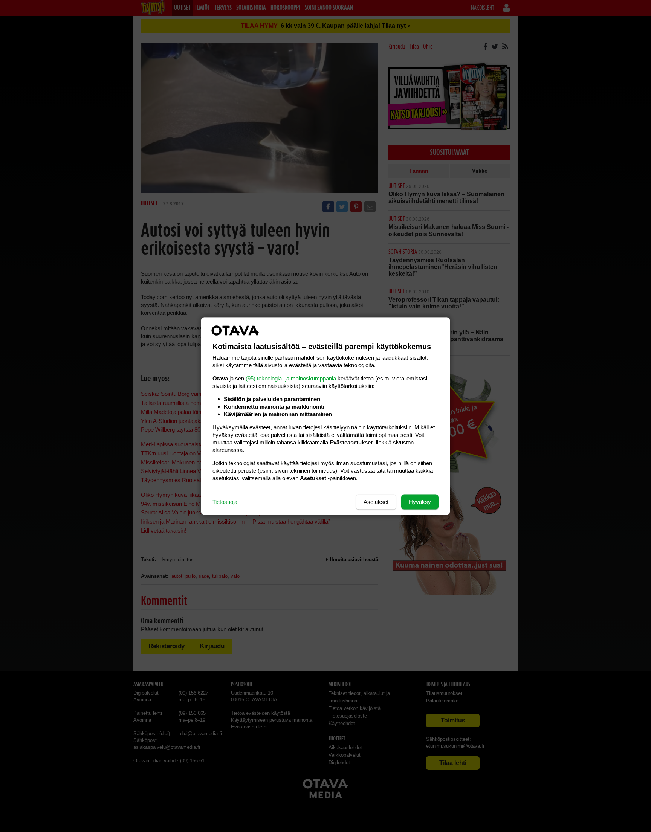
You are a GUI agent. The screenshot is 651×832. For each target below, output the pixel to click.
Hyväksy (420, 501)
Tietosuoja (224, 501)
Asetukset (376, 501)
